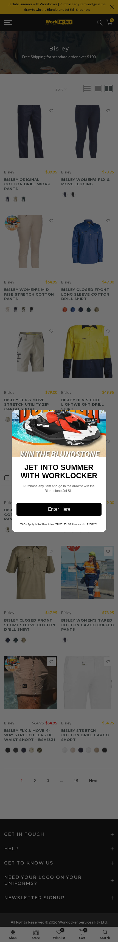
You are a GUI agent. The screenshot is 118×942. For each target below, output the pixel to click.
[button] (18, 416)
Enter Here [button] (59, 509)
